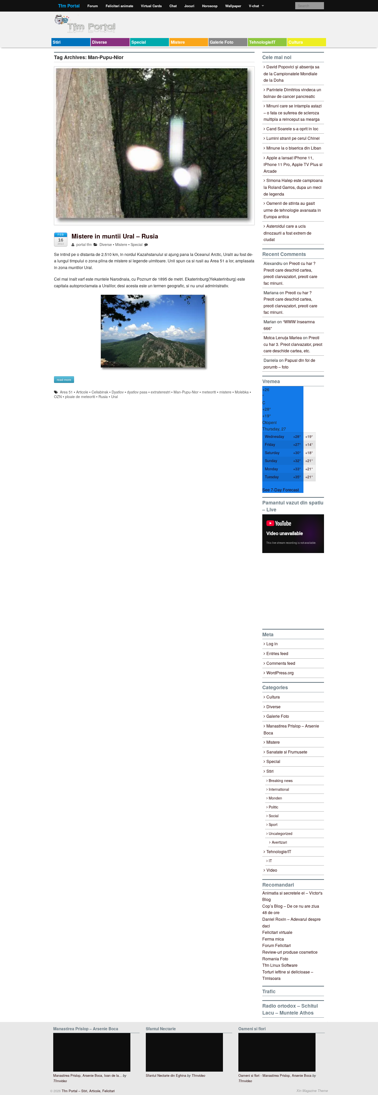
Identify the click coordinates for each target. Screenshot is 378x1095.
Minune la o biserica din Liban (293, 148)
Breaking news (281, 780)
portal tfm (83, 244)
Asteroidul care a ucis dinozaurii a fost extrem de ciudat (287, 232)
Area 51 (66, 391)
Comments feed (280, 663)
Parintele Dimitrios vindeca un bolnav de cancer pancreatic (292, 93)
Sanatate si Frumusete (286, 752)
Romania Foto (275, 959)
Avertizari (279, 842)
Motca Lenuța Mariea (283, 338)
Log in (272, 644)
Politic (273, 806)
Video (271, 870)
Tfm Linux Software (280, 965)
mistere (225, 391)
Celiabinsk (100, 391)
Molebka (242, 391)
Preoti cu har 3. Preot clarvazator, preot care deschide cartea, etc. (293, 344)
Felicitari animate (119, 5)
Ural (114, 396)
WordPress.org (280, 673)
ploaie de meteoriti (80, 396)
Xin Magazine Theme (312, 1090)
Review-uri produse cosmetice (290, 952)
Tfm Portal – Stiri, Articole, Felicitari (88, 1090)
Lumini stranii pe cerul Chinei (293, 138)
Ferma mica (273, 939)
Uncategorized (280, 833)
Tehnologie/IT (262, 42)
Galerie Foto (221, 42)
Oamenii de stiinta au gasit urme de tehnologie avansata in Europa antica (292, 209)
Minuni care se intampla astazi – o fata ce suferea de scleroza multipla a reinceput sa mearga (293, 112)
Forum (92, 5)
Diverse (99, 42)
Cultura (296, 42)
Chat (173, 5)
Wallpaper (233, 5)
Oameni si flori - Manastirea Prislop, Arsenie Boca (274, 1075)
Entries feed (277, 653)
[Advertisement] (300, 591)
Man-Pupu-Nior (186, 391)
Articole (82, 391)
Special (138, 42)
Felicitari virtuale (277, 932)
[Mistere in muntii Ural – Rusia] (154, 148)
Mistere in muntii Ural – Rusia (114, 236)
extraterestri (160, 391)
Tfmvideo (60, 1081)
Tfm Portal (69, 6)
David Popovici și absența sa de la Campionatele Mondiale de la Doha (291, 73)
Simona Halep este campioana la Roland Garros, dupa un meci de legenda (293, 187)
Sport (273, 824)
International (279, 789)
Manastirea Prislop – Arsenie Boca (291, 729)
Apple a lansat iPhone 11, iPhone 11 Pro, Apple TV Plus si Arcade (293, 164)
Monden (275, 797)
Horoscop (210, 5)
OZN (58, 396)
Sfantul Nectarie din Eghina (166, 1075)
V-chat (254, 5)
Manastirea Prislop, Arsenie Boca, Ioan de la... (87, 1075)
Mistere (178, 42)
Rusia (103, 396)
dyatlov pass (137, 391)
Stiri (56, 42)
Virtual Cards (151, 5)
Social (273, 815)
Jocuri (189, 5)
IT (270, 860)
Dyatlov (118, 391)
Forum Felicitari (276, 945)
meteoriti (209, 391)
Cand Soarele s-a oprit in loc (292, 129)
